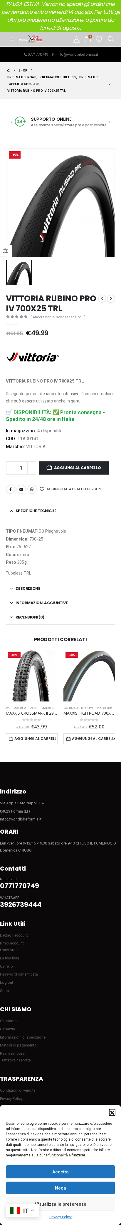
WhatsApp (32, 489)
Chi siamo (8, 1021)
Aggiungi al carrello (77, 467)
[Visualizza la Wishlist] (98, 39)
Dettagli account (14, 935)
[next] (111, 299)
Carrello (6, 966)
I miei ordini (9, 950)
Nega (60, 1188)
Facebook (10, 489)
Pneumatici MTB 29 (19, 708)
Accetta (60, 1172)
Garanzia (7, 1029)
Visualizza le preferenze (60, 1204)
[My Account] (76, 39)
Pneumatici (42, 708)
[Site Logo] (30, 39)
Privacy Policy (60, 1217)
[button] (112, 1112)
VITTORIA (36, 446)
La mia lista (9, 958)
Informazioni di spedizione (23, 1037)
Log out (6, 982)
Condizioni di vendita (18, 1090)
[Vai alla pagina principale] (8, 70)
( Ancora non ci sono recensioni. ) (58, 317)
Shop (4, 990)
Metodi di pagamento (18, 1045)
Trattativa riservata (15, 1060)
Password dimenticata (19, 974)
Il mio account (12, 943)
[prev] (102, 299)
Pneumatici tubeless (104, 708)
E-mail (21, 489)
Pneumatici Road (75, 708)
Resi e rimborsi (12, 1053)
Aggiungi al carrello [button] (36, 738)
